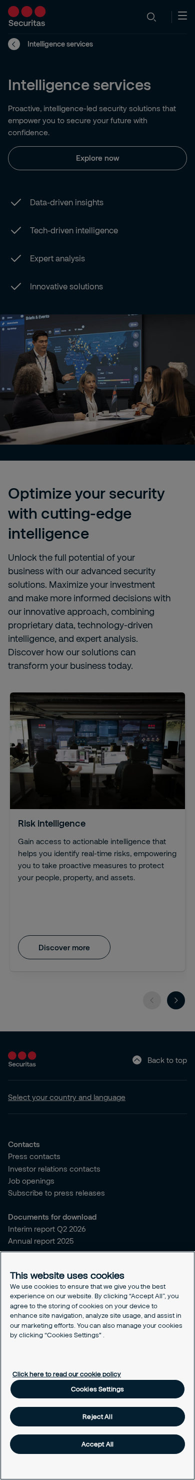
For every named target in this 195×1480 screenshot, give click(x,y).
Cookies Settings (97, 1389)
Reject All (97, 1416)
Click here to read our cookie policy (66, 1374)
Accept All (98, 1444)
